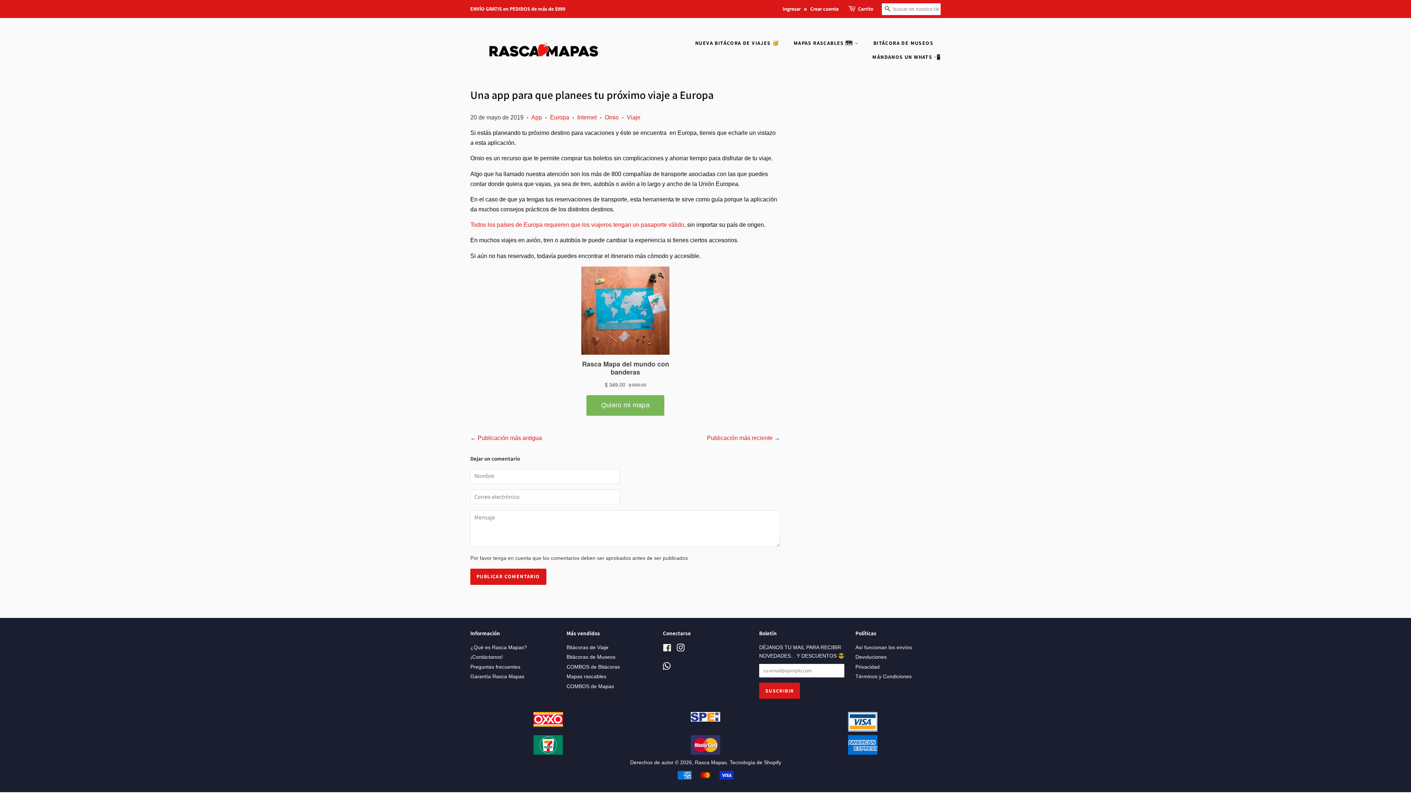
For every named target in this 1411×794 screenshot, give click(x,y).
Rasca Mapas (711, 762)
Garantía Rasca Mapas (497, 676)
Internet (587, 117)
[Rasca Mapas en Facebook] (667, 649)
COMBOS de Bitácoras (593, 667)
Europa (559, 117)
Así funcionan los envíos (883, 647)
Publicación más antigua (510, 438)
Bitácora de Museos (903, 43)
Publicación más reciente (740, 438)
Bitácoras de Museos (591, 657)
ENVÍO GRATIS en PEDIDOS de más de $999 (517, 9)
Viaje (633, 117)
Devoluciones (871, 657)
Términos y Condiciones (883, 676)
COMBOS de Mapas (590, 686)
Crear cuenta (824, 9)
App (536, 117)
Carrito (865, 9)
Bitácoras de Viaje (587, 647)
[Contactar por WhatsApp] (667, 666)
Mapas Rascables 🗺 (824, 43)
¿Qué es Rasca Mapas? (498, 647)
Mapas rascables (586, 676)
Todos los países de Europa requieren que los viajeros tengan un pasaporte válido (577, 225)
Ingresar (792, 9)
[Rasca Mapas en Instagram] (680, 649)
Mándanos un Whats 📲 (906, 57)
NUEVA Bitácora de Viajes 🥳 (737, 43)
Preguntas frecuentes (495, 667)
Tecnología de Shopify (755, 762)
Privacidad (867, 667)
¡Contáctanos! (486, 657)
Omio (612, 117)
